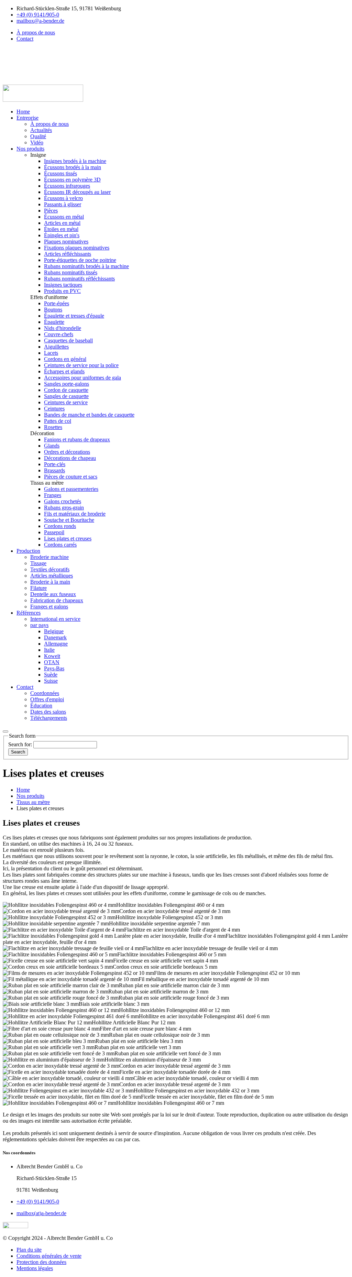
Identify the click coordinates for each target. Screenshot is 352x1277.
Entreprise (27, 118)
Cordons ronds (60, 526)
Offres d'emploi (47, 699)
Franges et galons (49, 606)
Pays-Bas (54, 668)
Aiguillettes (56, 347)
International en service (55, 619)
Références (28, 613)
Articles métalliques (51, 576)
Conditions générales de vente (48, 1256)
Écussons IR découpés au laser (77, 192)
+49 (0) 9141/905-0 (37, 15)
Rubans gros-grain (64, 507)
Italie (49, 650)
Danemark (55, 637)
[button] (19, 45)
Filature (38, 588)
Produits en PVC (62, 291)
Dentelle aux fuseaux (53, 594)
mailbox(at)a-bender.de (41, 1213)
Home (23, 111)
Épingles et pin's (61, 235)
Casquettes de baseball (68, 340)
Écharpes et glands (64, 371)
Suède (50, 675)
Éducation (41, 705)
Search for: (20, 744)
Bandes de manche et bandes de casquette (89, 415)
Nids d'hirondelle (62, 328)
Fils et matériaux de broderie (75, 514)
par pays (39, 625)
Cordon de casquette (66, 390)
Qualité (38, 136)
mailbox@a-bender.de (40, 21)
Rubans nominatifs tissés (70, 272)
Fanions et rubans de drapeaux (77, 439)
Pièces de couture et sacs (70, 477)
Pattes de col (57, 421)
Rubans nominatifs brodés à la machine (86, 266)
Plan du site (29, 1250)
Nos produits (30, 149)
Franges (52, 495)
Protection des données (41, 1262)
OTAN (51, 662)
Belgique (54, 631)
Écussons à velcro (63, 198)
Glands (51, 446)
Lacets (51, 353)
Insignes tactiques (63, 285)
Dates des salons (48, 712)
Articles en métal (62, 223)
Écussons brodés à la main (72, 167)
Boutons (53, 309)
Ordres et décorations (67, 452)
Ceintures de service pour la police (81, 365)
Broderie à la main (50, 582)
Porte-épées (56, 303)
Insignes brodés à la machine (75, 161)
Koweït (52, 656)
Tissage (38, 563)
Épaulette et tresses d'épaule (74, 316)
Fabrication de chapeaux (56, 600)
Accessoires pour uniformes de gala (82, 378)
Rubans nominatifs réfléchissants (79, 279)
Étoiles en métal (61, 229)
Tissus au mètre (33, 802)
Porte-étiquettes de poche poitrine (80, 260)
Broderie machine (49, 557)
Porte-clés (54, 464)
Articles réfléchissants (67, 254)
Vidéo (36, 142)
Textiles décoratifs (49, 569)
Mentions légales (34, 1268)
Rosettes (53, 427)
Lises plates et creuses (67, 538)
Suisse (51, 681)
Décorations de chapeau (70, 458)
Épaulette (54, 322)
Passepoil (54, 532)
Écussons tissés (60, 173)
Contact (24, 39)
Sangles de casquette (66, 396)
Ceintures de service (66, 402)
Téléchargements (48, 718)
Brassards (54, 470)
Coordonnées (44, 693)
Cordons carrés (60, 545)
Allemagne (56, 644)
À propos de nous (35, 32)
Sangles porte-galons (66, 384)
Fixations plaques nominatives (76, 248)
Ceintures (54, 408)
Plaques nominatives (66, 241)
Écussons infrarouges (67, 186)
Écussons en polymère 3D (72, 180)
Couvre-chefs (58, 334)
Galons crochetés (62, 501)
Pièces (51, 210)
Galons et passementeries (71, 489)
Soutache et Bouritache (69, 520)
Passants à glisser (62, 204)
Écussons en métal (64, 217)
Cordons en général (65, 359)
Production (28, 551)
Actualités (41, 130)
